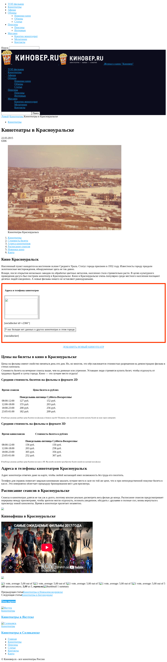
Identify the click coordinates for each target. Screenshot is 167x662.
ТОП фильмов (16, 4)
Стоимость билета (18, 240)
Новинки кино (22, 15)
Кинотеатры (15, 7)
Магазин (12, 33)
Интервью (20, 30)
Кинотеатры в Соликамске (20, 632)
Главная (12, 639)
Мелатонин (20, 39)
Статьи (18, 21)
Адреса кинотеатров (19, 243)
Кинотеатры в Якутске (17, 617)
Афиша (12, 9)
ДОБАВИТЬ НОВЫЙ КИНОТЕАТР (83, 347)
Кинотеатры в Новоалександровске (43, 592)
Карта (11, 252)
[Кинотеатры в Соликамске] (8, 623)
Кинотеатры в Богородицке (37, 595)
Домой (5, 116)
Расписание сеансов (19, 246)
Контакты (19, 42)
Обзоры (12, 12)
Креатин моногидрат (26, 36)
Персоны (13, 24)
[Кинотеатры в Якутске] (6, 607)
